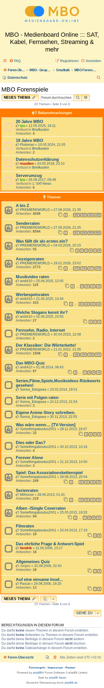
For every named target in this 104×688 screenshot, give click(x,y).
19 (81, 500)
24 (93, 482)
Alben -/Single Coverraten (41, 508)
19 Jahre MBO (29, 140)
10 (87, 286)
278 (98, 268)
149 (84, 354)
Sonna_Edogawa (33, 389)
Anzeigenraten (30, 259)
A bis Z (22, 205)
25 (98, 482)
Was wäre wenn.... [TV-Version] (45, 425)
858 (84, 232)
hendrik (26, 548)
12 (98, 286)
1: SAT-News (41, 184)
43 (93, 304)
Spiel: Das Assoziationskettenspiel (49, 472)
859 (91, 232)
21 (93, 500)
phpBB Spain (57, 677)
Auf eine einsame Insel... (39, 579)
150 (91, 354)
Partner (70, 667)
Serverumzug (29, 175)
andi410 (26, 281)
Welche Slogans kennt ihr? (42, 312)
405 (98, 215)
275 (76, 268)
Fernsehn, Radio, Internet (40, 330)
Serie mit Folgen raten (37, 397)
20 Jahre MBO (29, 121)
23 (87, 482)
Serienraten (27, 490)
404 (91, 215)
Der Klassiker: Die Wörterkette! (46, 345)
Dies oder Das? (30, 442)
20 (87, 500)
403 (84, 215)
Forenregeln (37, 667)
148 (76, 354)
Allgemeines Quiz (33, 561)
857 (76, 232)
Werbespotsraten (32, 294)
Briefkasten (40, 130)
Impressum (55, 667)
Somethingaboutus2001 (38, 429)
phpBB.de (71, 682)
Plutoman (27, 145)
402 (76, 215)
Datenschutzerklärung (37, 159)
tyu (22, 126)
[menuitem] (15, 61)
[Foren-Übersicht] (52, 15)
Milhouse (27, 495)
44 (98, 304)
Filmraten (25, 526)
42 (87, 304)
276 (84, 268)
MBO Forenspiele (24, 89)
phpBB (37, 672)
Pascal (25, 584)
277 (91, 268)
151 (98, 354)
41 (81, 304)
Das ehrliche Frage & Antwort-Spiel (50, 544)
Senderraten (28, 223)
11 (93, 286)
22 (81, 482)
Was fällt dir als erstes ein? (42, 241)
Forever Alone (29, 457)
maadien (27, 164)
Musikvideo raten (32, 277)
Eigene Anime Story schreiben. (45, 412)
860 (98, 232)
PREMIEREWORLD (35, 210)
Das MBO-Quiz (30, 363)
